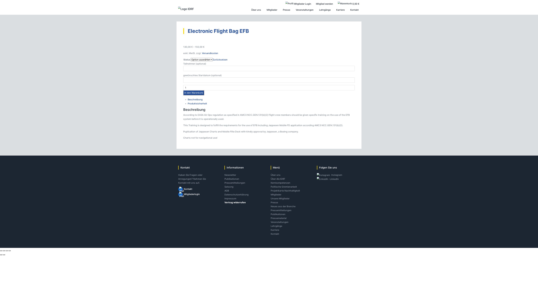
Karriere (275, 230)
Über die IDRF (278, 178)
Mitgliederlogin (192, 194)
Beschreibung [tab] (195, 99)
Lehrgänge (276, 226)
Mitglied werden (324, 3)
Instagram (336, 175)
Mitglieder (276, 194)
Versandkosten (210, 53)
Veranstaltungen (279, 222)
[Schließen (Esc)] (9, 250)
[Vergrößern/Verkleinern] (1, 250)
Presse (274, 202)
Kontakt (188, 189)
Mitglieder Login (302, 3)
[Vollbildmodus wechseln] (4, 250)
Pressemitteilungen (234, 182)
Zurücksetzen (220, 59)
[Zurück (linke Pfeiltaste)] (1, 254)
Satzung (228, 186)
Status (186, 59)
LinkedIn (334, 179)
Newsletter (230, 175)
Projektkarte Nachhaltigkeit (285, 190)
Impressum (230, 198)
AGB (226, 190)
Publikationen (231, 178)
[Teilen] (7, 250)
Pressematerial (279, 218)
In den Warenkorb (193, 92)
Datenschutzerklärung (236, 194)
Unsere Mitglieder (280, 198)
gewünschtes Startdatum (202, 75)
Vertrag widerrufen (235, 202)
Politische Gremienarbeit (284, 186)
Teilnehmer (194, 63)
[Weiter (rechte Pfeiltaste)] (4, 254)
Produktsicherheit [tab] (197, 103)
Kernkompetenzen (280, 182)
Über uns (275, 175)
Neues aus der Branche (283, 206)
